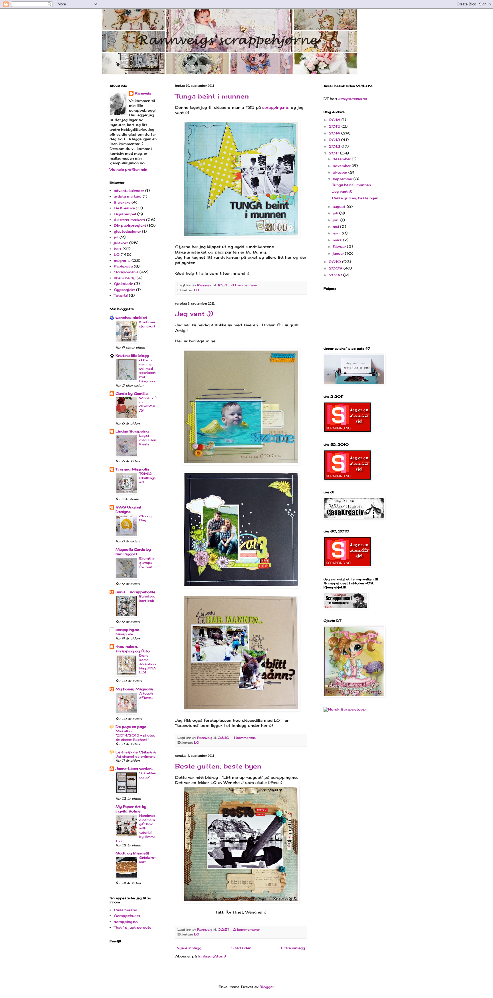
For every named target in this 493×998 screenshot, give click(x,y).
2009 (336, 268)
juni (336, 220)
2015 (335, 126)
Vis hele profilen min (128, 169)
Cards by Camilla (132, 393)
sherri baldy (125, 278)
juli (336, 213)
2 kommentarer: (247, 929)
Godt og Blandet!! (132, 853)
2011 (334, 153)
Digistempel (125, 214)
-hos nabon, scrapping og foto (133, 648)
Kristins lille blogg (132, 355)
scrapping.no (275, 107)
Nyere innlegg (189, 948)
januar (339, 253)
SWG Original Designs (128, 509)
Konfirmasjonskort (147, 324)
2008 (336, 275)
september (343, 179)
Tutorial (121, 295)
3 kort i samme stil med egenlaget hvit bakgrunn (147, 370)
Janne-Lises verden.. (134, 768)
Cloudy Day (145, 518)
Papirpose (123, 266)
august (340, 206)
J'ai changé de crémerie (135, 756)
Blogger (267, 987)
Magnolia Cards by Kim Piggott (133, 551)
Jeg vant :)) (194, 313)
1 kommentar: (245, 738)
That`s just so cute (132, 927)
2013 (335, 140)
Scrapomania (126, 272)
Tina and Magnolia (132, 469)
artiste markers (128, 196)
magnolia (122, 260)
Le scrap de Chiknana (135, 752)
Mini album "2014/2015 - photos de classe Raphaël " (135, 735)
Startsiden (241, 948)
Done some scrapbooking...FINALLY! (147, 663)
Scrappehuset (127, 916)
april (337, 233)
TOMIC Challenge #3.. (147, 478)
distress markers (129, 220)
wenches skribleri (131, 317)
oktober (340, 172)
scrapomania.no (352, 98)
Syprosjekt (124, 289)
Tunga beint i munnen (212, 96)
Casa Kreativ (125, 910)
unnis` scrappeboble (135, 592)
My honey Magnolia (134, 689)
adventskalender (129, 190)
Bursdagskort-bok (147, 598)
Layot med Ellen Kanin (147, 440)
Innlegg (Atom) (212, 956)
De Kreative (124, 208)
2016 (335, 120)
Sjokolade (123, 283)
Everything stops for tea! (147, 562)
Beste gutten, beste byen (218, 766)
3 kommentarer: (245, 285)
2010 (335, 261)
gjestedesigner (127, 231)
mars (338, 240)
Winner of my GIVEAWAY (147, 404)
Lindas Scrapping (132, 431)
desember (342, 159)
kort (118, 249)
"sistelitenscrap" (147, 775)
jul (116, 237)
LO (196, 290)
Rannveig (143, 93)
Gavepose (124, 634)
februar (340, 246)
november (342, 166)
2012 (335, 146)
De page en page (131, 727)
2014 (335, 133)
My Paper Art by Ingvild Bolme (131, 808)
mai (336, 226)
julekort (121, 243)
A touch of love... (146, 695)
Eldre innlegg (293, 948)
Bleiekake (122, 202)
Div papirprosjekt (130, 225)
